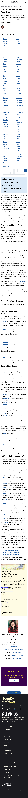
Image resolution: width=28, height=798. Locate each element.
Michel (4, 327)
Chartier (18, 148)
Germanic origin (21, 281)
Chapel (18, 114)
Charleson (18, 130)
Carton (17, 41)
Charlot (5, 142)
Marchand (5, 344)
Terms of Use (7, 772)
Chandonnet (19, 105)
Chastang (18, 154)
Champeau (19, 102)
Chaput (18, 117)
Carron (5, 43)
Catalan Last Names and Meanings (11, 550)
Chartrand (6, 154)
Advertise (7, 736)
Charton (18, 151)
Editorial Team (9, 733)
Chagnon (5, 98)
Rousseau (5, 361)
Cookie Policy (7, 769)
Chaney (18, 108)
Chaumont (6, 166)
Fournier (5, 346)
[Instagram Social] (9, 709)
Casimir (5, 61)
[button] (7, 34)
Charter (18, 146)
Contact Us (7, 739)
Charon (5, 146)
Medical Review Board (17, 655)
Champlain (6, 108)
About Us (7, 730)
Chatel (17, 160)
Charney (5, 144)
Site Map (6, 742)
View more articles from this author (14, 649)
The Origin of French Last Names (10, 182)
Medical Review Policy (10, 763)
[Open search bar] (25, 2)
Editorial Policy (8, 753)
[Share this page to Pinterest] (4, 34)
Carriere (5, 39)
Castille (18, 57)
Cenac (4, 83)
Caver (4, 71)
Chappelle (5, 124)
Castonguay (19, 59)
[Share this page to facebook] (2, 34)
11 (10, 173)
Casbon (5, 59)
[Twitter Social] (7, 709)
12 (12, 173)
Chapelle (5, 117)
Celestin (5, 81)
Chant (17, 110)
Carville (18, 45)
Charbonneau (19, 122)
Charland (5, 136)
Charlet (18, 132)
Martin (4, 321)
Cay (4, 76)
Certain (18, 83)
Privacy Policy (8, 750)
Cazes (17, 71)
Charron (18, 144)
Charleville (18, 134)
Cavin (4, 74)
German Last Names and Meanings (11, 554)
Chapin (5, 122)
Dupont (5, 372)
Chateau (18, 158)
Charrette (5, 151)
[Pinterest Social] (3, 709)
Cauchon (18, 64)
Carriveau (5, 41)
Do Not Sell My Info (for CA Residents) (11, 777)
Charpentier (6, 148)
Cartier (17, 39)
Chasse (5, 158)
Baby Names (8, 6)
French (5, 296)
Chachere (5, 95)
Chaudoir (18, 163)
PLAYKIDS (6, 745)
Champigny (6, 105)
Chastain (5, 163)
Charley (18, 136)
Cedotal (18, 76)
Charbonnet (19, 124)
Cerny (17, 81)
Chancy (5, 114)
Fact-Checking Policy (9, 756)
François (12, 296)
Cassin (4, 64)
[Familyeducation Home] (8, 700)
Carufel (18, 43)
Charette (5, 134)
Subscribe (13, 681)
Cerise (4, 88)
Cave (17, 66)
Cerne (4, 90)
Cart (4, 45)
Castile (5, 66)
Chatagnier (19, 156)
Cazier (17, 74)
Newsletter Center (10, 726)
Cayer (17, 69)
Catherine (18, 61)
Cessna (18, 86)
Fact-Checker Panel (9, 760)
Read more (14, 646)
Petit (4, 357)
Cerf (4, 86)
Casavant (5, 57)
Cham (17, 95)
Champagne (19, 100)
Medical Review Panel (10, 766)
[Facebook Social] (5, 709)
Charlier (18, 138)
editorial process (17, 652)
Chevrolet (5, 342)
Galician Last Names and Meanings (11, 552)
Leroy (4, 329)
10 (7, 173)
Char (17, 120)
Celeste (18, 78)
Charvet (5, 156)
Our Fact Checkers (17, 658)
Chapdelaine (19, 112)
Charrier (18, 142)
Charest (5, 132)
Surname (15, 6)
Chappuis (5, 126)
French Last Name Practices (9, 185)
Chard (17, 126)
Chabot (18, 88)
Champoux (6, 110)
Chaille (5, 100)
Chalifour (18, 93)
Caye (4, 78)
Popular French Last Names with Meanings (12, 188)
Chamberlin (19, 98)
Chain (4, 102)
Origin (20, 6)
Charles (5, 138)
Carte (4, 48)
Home (2, 6)
